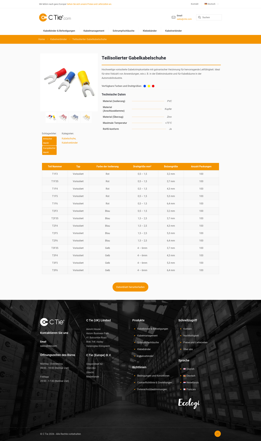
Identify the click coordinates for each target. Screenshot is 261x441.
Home (41, 39)
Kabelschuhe (69, 138)
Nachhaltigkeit (191, 335)
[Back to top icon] (217, 434)
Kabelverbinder (58, 39)
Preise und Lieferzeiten (195, 342)
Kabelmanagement (147, 335)
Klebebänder (144, 349)
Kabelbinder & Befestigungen (152, 328)
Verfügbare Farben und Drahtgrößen (121, 86)
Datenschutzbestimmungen (152, 389)
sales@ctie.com (184, 19)
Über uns (188, 349)
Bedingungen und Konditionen (153, 375)
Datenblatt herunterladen (130, 287)
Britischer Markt (47, 141)
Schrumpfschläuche (148, 342)
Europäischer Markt (49, 150)
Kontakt (187, 328)
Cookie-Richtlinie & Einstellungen (154, 382)
